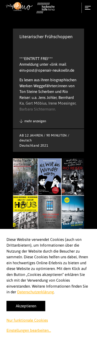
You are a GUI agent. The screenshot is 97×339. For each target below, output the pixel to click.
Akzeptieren (26, 306)
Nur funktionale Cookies (27, 320)
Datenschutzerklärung (35, 292)
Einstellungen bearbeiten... (28, 330)
